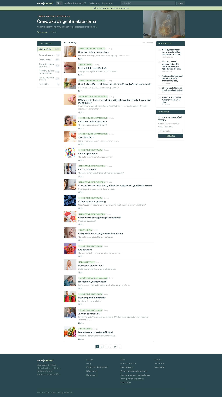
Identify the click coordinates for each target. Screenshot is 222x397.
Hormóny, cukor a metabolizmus (135, 375)
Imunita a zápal (127, 367)
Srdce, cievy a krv (128, 363)
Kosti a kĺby (125, 382)
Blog (59, 3)
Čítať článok (42, 32)
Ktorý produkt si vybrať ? (75, 3)
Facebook (159, 363)
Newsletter (159, 367)
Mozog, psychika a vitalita (132, 378)
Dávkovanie (94, 3)
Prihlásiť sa (170, 136)
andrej (45, 3)
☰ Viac (180, 3)
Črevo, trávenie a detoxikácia (133, 371)
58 (115, 347)
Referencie (107, 3)
